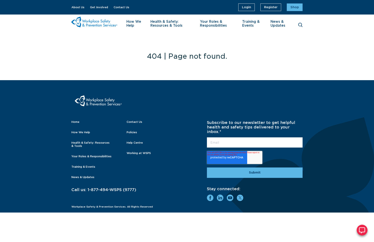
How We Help (133, 24)
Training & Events (251, 24)
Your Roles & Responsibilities (213, 24)
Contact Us (121, 7)
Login (246, 7)
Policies (132, 132)
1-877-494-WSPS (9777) (112, 189)
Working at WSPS (139, 153)
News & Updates (278, 24)
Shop (294, 7)
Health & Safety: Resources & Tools (166, 24)
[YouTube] (230, 198)
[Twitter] (240, 198)
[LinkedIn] (220, 198)
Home (75, 121)
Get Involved (99, 7)
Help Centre (135, 142)
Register (270, 7)
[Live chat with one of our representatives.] (362, 230)
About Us (77, 7)
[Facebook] (210, 198)
